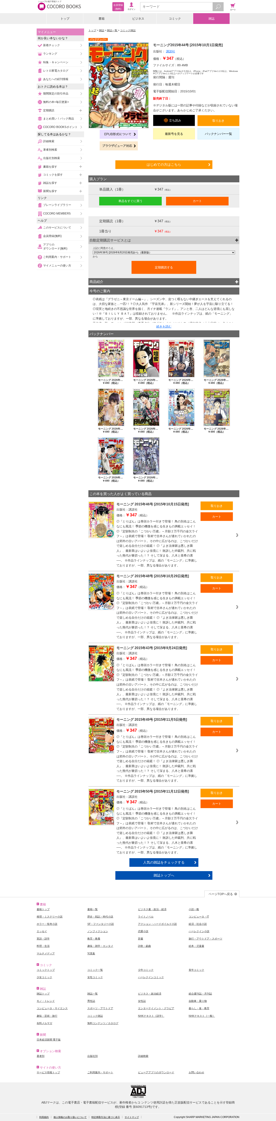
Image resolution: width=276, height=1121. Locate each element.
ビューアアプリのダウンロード (156, 1072)
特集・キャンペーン (55, 62)
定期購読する (164, 267)
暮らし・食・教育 (199, 1008)
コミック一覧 (95, 969)
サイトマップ (132, 1117)
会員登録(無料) (52, 236)
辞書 (140, 938)
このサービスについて (57, 227)
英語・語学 (43, 938)
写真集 (91, 953)
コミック (175, 18)
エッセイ (42, 931)
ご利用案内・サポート (57, 257)
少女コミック (44, 977)
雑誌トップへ (164, 875)
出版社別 (92, 1056)
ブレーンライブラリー (57, 205)
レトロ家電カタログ (55, 70)
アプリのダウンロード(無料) (55, 246)
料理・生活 (43, 946)
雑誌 (212, 18)
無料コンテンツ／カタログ (102, 1023)
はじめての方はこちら (164, 164)
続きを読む (163, 326)
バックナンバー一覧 (218, 134)
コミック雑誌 (128, 30)
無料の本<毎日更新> (56, 102)
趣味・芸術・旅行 (47, 1015)
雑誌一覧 (112, 30)
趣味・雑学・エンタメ (100, 946)
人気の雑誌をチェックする (164, 862)
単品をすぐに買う (130, 201)
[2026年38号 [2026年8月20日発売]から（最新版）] (164, 252)
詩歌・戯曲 (144, 946)
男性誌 (91, 1001)
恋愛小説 (143, 931)
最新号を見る (174, 134)
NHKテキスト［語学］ (151, 1015)
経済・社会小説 (198, 923)
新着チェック (51, 45)
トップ (64, 18)
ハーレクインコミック (151, 977)
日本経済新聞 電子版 (49, 1039)
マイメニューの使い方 (57, 265)
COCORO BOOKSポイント (60, 127)
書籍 (102, 18)
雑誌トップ (43, 993)
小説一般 (194, 909)
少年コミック (146, 969)
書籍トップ (43, 909)
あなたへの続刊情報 (55, 79)
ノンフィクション (97, 931)
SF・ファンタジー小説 (100, 923)
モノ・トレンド (46, 1001)
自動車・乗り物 (198, 1001)
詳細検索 (48, 141)
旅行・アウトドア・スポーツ (205, 938)
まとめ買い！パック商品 (58, 118)
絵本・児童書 (196, 946)
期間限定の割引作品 (55, 93)
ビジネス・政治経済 (149, 993)
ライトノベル (146, 916)
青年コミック (196, 969)
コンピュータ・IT (199, 916)
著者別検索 (50, 149)
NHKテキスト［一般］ (202, 1015)
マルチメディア (46, 953)
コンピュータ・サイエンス (52, 1008)
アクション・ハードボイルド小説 (157, 923)
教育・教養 (93, 938)
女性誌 (142, 1001)
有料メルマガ (44, 1023)
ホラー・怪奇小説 (47, 923)
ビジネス (138, 18)
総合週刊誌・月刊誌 (200, 993)
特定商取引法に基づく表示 (105, 1117)
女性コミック (95, 977)
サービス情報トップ (48, 1072)
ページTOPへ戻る (221, 894)
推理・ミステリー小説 (50, 916)
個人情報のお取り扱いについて (70, 1117)
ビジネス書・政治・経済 (152, 909)
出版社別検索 (51, 158)
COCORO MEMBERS (57, 213)
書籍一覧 (92, 909)
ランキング (50, 53)
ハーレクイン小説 (199, 931)
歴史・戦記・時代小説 (100, 916)
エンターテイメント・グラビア (156, 1008)
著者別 (40, 1056)
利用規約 (44, 1117)
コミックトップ (46, 969)
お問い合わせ (196, 1072)
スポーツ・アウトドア (100, 1008)
